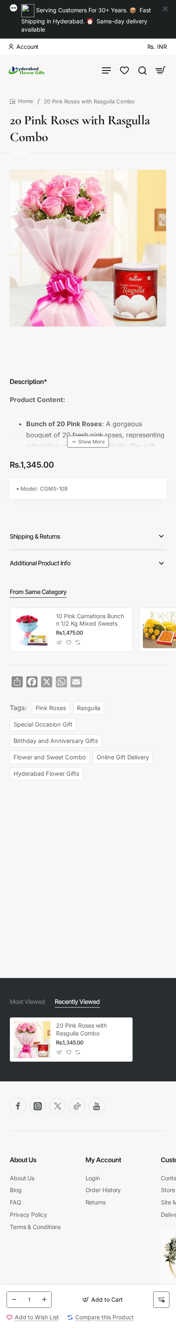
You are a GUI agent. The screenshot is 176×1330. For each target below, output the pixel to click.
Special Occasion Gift (43, 724)
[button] (102, 1299)
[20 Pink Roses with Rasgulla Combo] (32, 1039)
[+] (44, 1299)
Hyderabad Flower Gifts (46, 773)
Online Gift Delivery (123, 757)
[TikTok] (77, 1106)
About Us (23, 1160)
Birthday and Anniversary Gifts (56, 740)
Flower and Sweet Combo (50, 757)
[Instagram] (37, 1106)
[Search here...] (142, 70)
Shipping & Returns (35, 536)
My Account (103, 1160)
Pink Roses (51, 707)
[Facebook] (18, 1106)
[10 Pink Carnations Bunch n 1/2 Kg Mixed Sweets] (32, 629)
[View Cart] (160, 70)
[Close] (165, 9)
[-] (14, 1299)
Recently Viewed (77, 1001)
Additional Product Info (40, 563)
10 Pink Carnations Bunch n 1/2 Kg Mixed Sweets (90, 619)
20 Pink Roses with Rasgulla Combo (81, 1029)
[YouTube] (96, 1106)
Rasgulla (88, 707)
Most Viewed (27, 1001)
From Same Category (38, 592)
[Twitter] (57, 1106)
